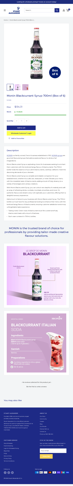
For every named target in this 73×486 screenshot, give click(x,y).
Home (6, 20)
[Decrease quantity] (17, 121)
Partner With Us (44, 429)
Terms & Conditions (9, 461)
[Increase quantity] (27, 121)
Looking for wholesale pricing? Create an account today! (36, 2)
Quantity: (10, 121)
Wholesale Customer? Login (21, 133)
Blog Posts (7, 451)
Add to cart (21, 128)
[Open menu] (5, 10)
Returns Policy (8, 456)
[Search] (57, 10)
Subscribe (46, 456)
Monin (9, 100)
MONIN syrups (57, 155)
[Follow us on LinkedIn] (12, 472)
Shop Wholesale (8, 443)
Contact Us (43, 431)
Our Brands (43, 426)
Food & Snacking (8, 445)
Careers (42, 421)
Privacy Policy (8, 458)
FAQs (5, 453)
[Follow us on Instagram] (8, 472)
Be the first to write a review (36, 386)
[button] (36, 386)
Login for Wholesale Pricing (11, 448)
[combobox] (39, 10)
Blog (41, 424)
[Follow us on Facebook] (5, 472)
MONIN (9, 155)
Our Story (42, 416)
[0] (67, 10)
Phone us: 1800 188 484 (46, 434)
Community (43, 419)
